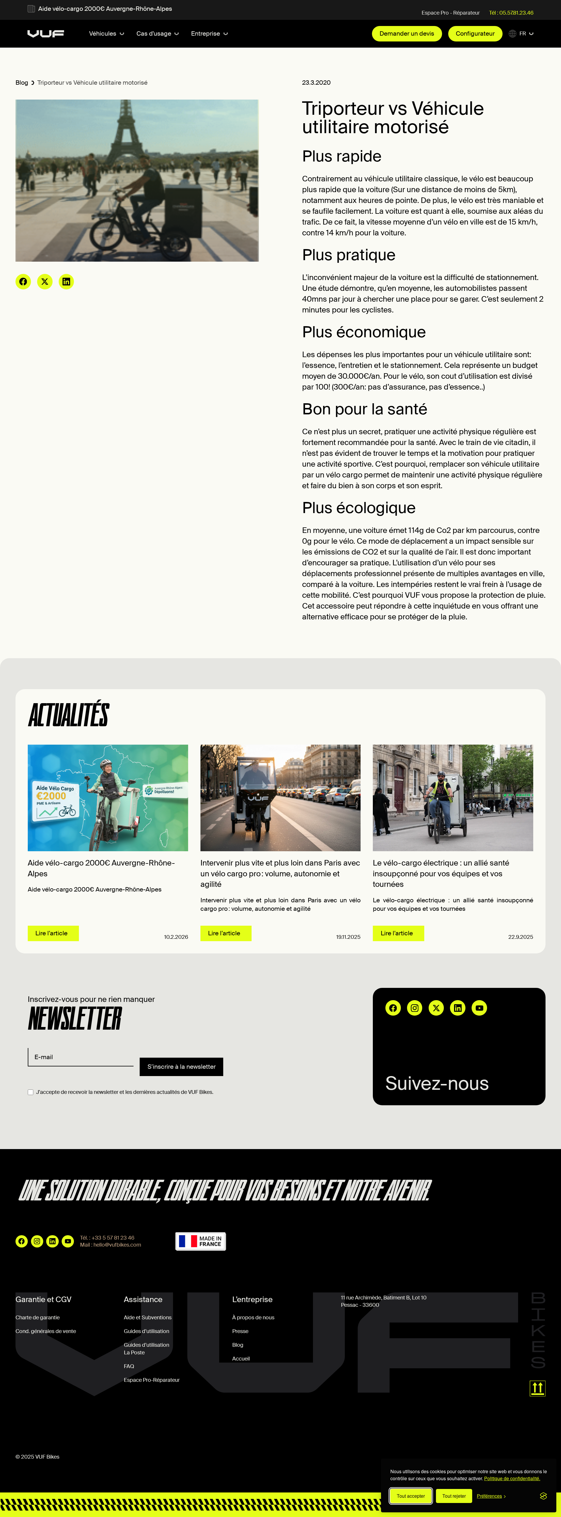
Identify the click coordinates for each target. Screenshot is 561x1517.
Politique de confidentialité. (512, 1478)
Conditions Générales (41, 1424)
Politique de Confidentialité (159, 1424)
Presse (240, 1331)
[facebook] (23, 281)
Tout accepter (411, 1495)
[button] (106, 34)
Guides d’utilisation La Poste (146, 1349)
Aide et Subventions (148, 1317)
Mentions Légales (97, 1424)
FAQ (129, 1366)
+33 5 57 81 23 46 (112, 1237)
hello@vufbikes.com (117, 1244)
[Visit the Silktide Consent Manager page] (543, 1495)
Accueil (241, 1358)
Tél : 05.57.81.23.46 (511, 12)
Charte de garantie (37, 1317)
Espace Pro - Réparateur (451, 12)
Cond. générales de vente (45, 1331)
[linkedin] (66, 281)
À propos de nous (253, 1317)
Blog (21, 83)
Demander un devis (407, 33)
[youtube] (479, 1008)
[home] (46, 34)
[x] (45, 281)
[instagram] (415, 1008)
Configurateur (475, 33)
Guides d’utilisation (146, 1331)
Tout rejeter (454, 1495)
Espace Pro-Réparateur (152, 1380)
